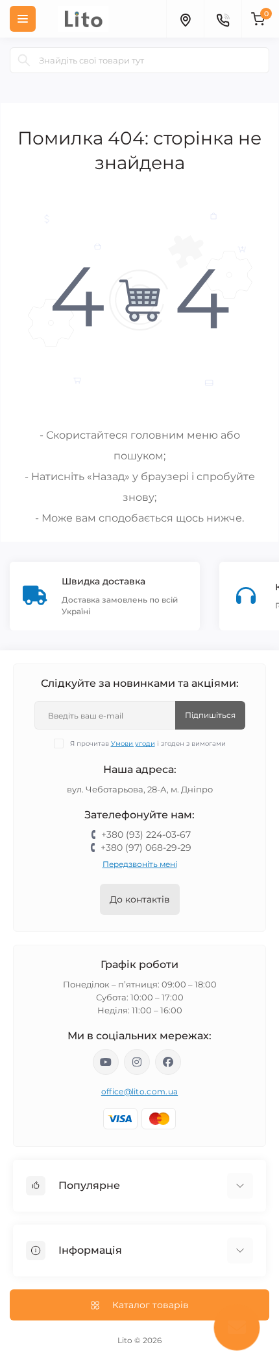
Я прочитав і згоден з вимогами (148, 743)
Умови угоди (133, 743)
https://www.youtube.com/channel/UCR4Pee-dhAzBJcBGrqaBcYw (106, 1062)
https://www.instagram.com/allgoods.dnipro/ (137, 1062)
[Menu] (23, 19)
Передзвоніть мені (140, 864)
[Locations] (185, 19)
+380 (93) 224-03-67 (146, 834)
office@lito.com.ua (139, 1091)
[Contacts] (222, 19)
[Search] (24, 60)
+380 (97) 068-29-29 (146, 847)
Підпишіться (210, 715)
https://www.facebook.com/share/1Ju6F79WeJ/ (168, 1062)
